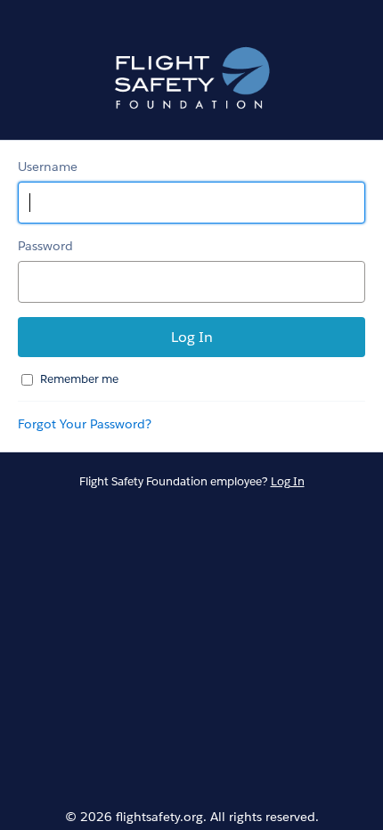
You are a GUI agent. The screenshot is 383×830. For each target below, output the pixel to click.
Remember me (79, 379)
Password (45, 246)
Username (47, 167)
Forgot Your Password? (84, 424)
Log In (288, 481)
